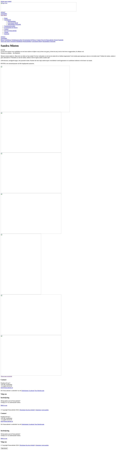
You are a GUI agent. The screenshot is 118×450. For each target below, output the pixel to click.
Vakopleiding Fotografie (14, 24)
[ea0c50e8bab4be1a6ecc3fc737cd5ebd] (35, 111)
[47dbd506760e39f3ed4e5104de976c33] (31, 375)
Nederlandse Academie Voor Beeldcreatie (33, 390)
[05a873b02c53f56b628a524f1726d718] (21, 294)
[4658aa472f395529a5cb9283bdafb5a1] (31, 233)
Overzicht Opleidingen (16, 41)
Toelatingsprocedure (9, 26)
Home (6, 18)
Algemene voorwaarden (42, 410)
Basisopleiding (12, 21)
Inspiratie (6, 34)
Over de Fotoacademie (10, 30)
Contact (6, 29)
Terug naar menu (5, 41)
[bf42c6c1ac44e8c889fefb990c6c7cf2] (31, 334)
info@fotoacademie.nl (7, 387)
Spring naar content (6, 1)
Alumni (6, 32)
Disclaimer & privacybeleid (27, 410)
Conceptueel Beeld (13, 23)
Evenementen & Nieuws (11, 27)
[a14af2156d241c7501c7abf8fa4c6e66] (31, 192)
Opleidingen (7, 19)
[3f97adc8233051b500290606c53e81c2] (31, 152)
